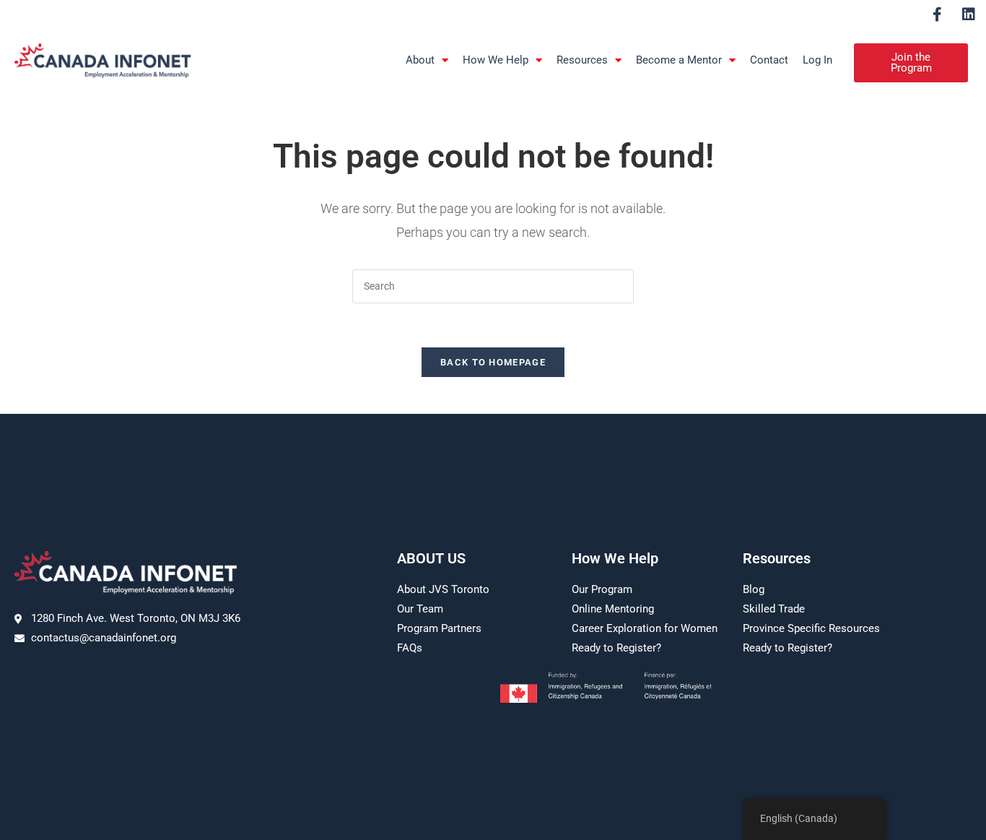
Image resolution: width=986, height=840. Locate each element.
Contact (769, 59)
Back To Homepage (493, 362)
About (420, 59)
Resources (582, 59)
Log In (817, 59)
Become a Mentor (679, 59)
